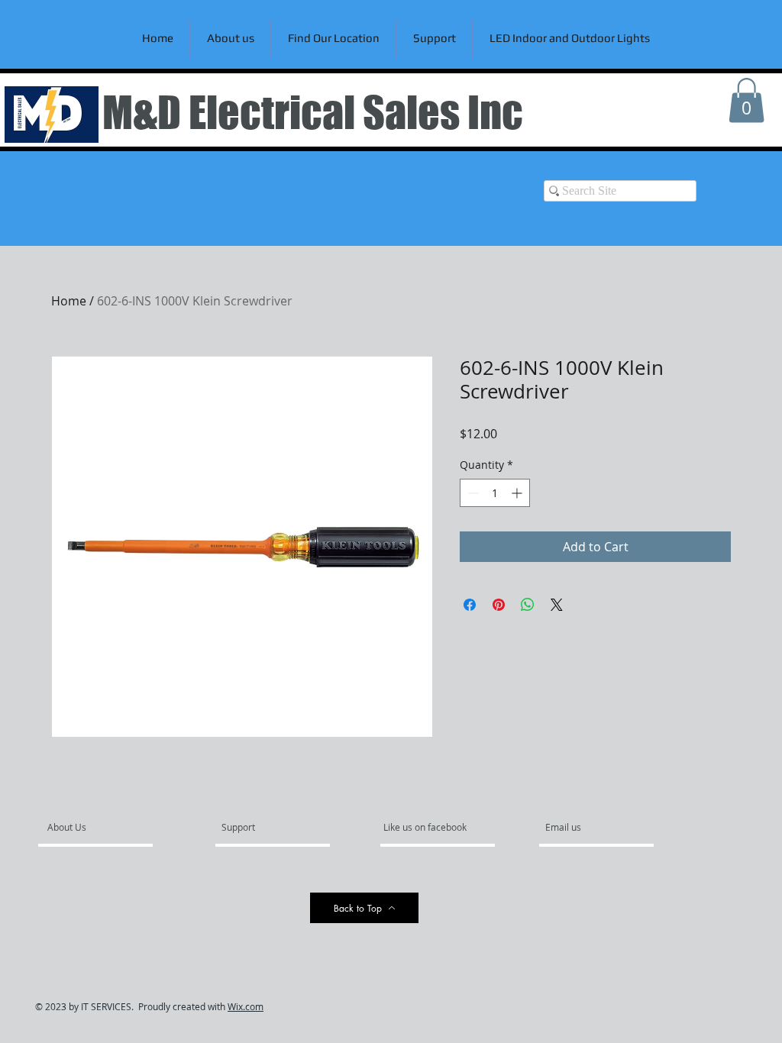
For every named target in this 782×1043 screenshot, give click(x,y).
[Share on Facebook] (469, 605)
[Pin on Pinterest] (499, 605)
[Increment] (518, 493)
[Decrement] (471, 493)
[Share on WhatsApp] (528, 605)
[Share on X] (557, 605)
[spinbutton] (495, 493)
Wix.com (245, 1006)
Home (68, 300)
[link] (746, 100)
